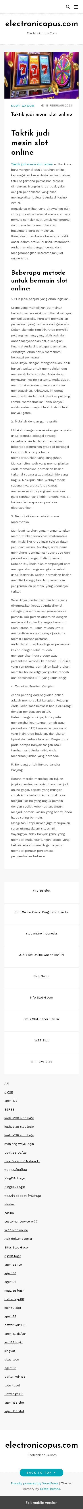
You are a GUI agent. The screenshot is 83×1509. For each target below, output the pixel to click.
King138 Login (14, 1178)
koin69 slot (12, 1307)
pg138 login (12, 1256)
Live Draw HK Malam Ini (22, 1161)
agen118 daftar (15, 1333)
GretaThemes (50, 1489)
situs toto (11, 1359)
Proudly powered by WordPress (35, 1483)
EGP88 (9, 1109)
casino (9, 1213)
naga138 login (14, 1290)
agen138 (10, 1273)
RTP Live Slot (41, 1061)
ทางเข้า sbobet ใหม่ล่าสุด (22, 1195)
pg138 (8, 1092)
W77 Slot (42, 1040)
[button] (68, 7)
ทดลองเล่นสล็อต (15, 1169)
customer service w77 (21, 1221)
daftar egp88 (14, 1299)
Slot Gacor (23, 105)
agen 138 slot (14, 1402)
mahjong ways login (19, 1144)
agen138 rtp (13, 1264)
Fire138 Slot (41, 890)
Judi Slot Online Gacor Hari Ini (41, 954)
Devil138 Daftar (15, 1152)
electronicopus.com (41, 24)
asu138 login (13, 1342)
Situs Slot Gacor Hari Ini (42, 1019)
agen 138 (10, 1100)
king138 (9, 1351)
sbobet (9, 1204)
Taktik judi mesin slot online (32, 164)
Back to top (39, 1472)
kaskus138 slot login (19, 1118)
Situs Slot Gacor (16, 1247)
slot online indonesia (41, 933)
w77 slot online (16, 1230)
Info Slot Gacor (41, 997)
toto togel (12, 1385)
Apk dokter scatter (18, 1238)
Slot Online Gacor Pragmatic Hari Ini (41, 912)
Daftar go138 (13, 1394)
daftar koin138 (14, 1325)
